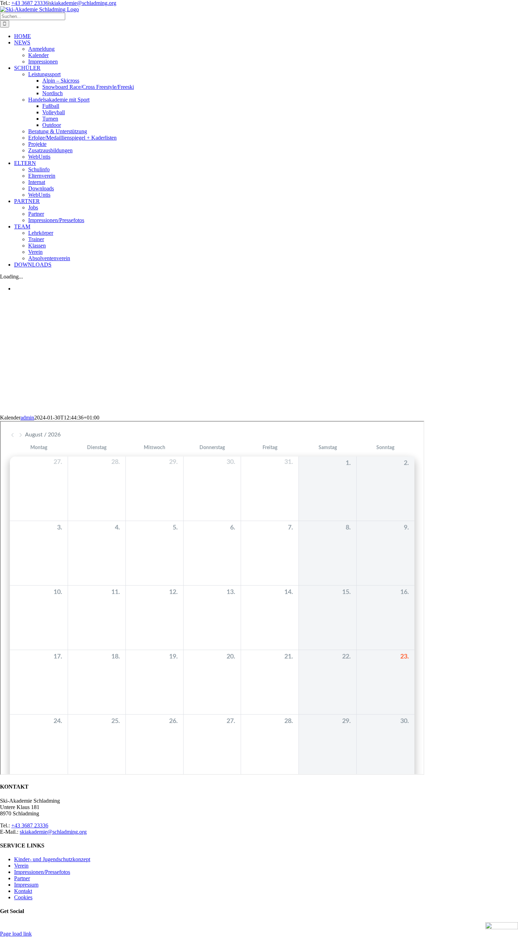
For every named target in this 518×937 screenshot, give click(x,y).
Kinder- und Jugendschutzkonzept (52, 859)
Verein (21, 866)
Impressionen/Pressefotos (42, 872)
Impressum (26, 885)
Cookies (23, 897)
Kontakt (23, 891)
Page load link (16, 934)
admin (27, 418)
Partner (22, 878)
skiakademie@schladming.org (82, 3)
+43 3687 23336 (29, 3)
